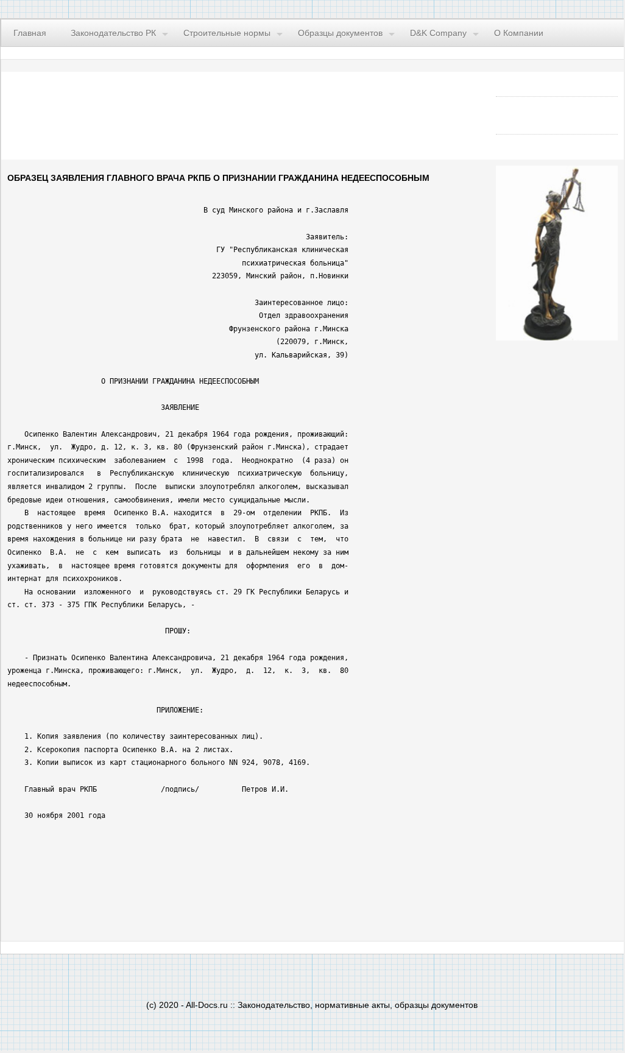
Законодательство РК (113, 33)
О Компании (518, 33)
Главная (29, 33)
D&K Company (438, 33)
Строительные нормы (226, 33)
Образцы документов (340, 33)
